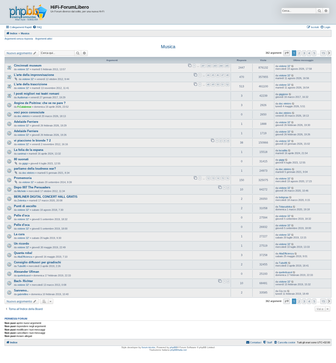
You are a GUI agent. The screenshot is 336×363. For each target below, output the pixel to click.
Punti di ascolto (25, 206)
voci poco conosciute (29, 112)
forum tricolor (148, 347)
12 (208, 178)
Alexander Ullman (26, 271)
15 (222, 178)
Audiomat (22, 97)
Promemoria (23, 178)
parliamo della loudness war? (35, 168)
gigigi (25, 163)
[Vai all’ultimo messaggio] (292, 66)
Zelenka (21, 200)
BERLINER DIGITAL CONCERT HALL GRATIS (45, 196)
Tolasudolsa (285, 206)
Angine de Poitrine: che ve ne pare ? (40, 103)
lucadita (283, 150)
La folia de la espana (28, 150)
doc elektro (285, 103)
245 (227, 65)
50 (218, 84)
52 (227, 84)
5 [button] (314, 53)
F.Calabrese (24, 106)
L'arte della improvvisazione (34, 75)
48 (227, 75)
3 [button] (304, 53)
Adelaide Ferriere (26, 121)
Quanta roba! (23, 253)
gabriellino (22, 294)
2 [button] (299, 53)
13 (213, 178)
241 (203, 65)
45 (213, 75)
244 (221, 65)
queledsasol (24, 275)
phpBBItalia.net (178, 350)
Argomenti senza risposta (19, 38)
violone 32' (23, 69)
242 (209, 65)
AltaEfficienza (24, 256)
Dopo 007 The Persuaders (32, 187)
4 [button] (309, 53)
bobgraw (283, 197)
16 (227, 178)
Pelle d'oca (21, 215)
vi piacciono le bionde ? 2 (32, 140)
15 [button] (323, 53)
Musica (168, 46)
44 (208, 75)
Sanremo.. (21, 290)
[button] (286, 53)
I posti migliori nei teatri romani (36, 93)
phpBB (173, 347)
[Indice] (28, 12)
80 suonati (21, 159)
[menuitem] (37, 27)
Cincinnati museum (28, 65)
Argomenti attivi (43, 38)
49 (213, 84)
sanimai (21, 153)
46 (218, 75)
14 (218, 178)
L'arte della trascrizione (30, 84)
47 (222, 75)
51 (222, 84)
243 (215, 65)
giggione (283, 94)
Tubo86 (21, 266)
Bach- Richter (23, 281)
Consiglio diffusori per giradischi (37, 262)
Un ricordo (21, 243)
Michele (21, 191)
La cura (19, 234)
